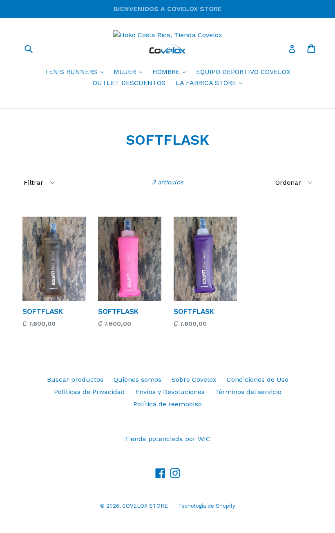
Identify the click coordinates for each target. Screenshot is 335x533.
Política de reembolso (167, 404)
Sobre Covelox (194, 379)
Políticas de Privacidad (89, 392)
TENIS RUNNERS (76, 71)
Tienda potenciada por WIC (167, 439)
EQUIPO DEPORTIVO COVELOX (243, 72)
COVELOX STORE (145, 506)
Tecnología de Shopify (206, 506)
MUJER (130, 71)
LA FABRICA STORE (211, 82)
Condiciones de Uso (257, 379)
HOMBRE (171, 71)
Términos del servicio (248, 392)
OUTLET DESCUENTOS (129, 83)
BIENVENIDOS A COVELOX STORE (168, 9)
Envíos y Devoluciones (170, 392)
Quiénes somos (137, 379)
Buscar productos (75, 379)
